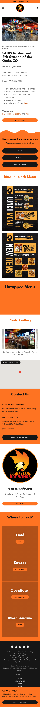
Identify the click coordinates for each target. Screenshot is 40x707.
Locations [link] (20, 681)
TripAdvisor (20, 164)
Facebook (6, 114)
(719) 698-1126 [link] (8, 429)
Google (20, 158)
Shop (20, 625)
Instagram (16, 114)
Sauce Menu (20, 569)
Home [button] (20, 678)
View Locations (20, 597)
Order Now (20, 120)
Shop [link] (20, 686)
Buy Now (20, 503)
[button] (4, 8)
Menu (20, 542)
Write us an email (20, 437)
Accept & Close (20, 702)
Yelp (27, 114)
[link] (20, 8)
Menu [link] (20, 683)
